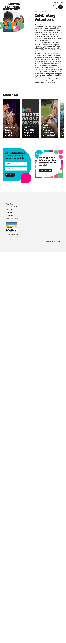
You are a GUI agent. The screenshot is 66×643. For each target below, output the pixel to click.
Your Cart (9, 204)
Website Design (49, 241)
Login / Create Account (13, 207)
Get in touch (46, 170)
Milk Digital (57, 241)
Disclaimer (9, 216)
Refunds (9, 213)
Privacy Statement (12, 218)
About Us (9, 210)
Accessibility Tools (58, 2)
